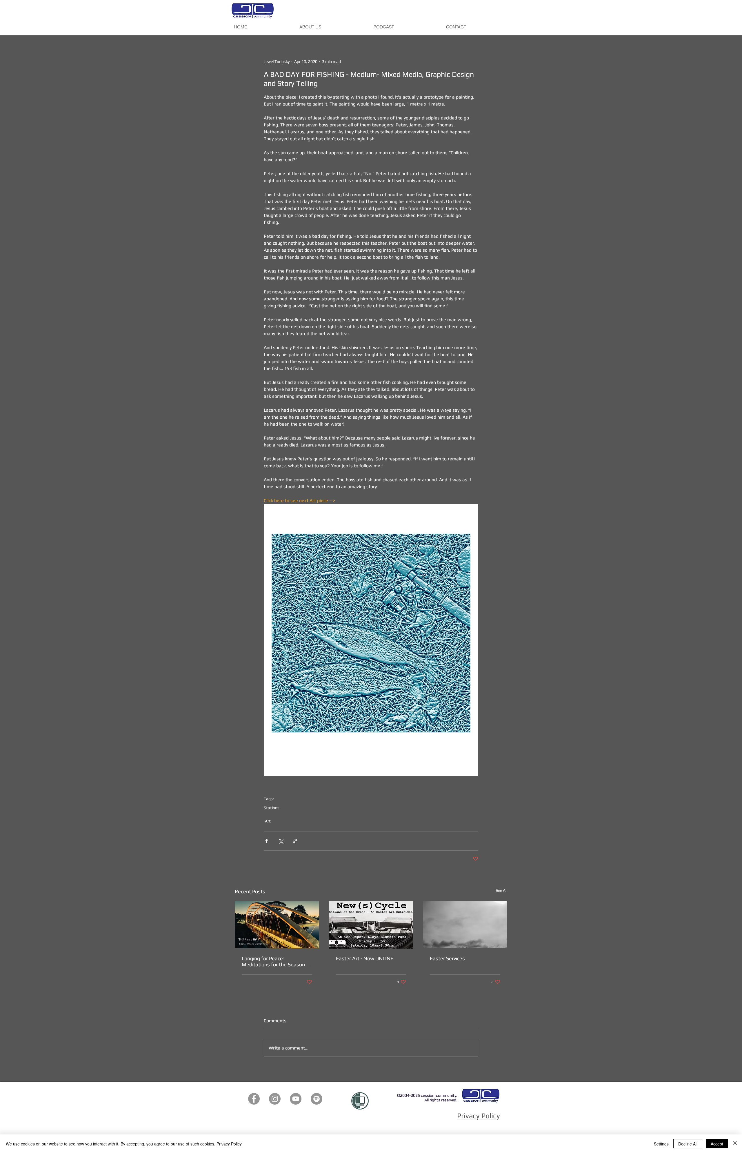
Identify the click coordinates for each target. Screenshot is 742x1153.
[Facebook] (254, 1099)
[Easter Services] (465, 924)
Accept (717, 1144)
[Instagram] (275, 1099)
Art (268, 821)
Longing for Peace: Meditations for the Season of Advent (276, 961)
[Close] (735, 1143)
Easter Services (447, 958)
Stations (271, 807)
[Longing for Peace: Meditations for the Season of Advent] (277, 924)
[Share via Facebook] (266, 841)
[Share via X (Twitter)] (280, 841)
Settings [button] (661, 1144)
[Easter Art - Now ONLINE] (371, 925)
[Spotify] (316, 1099)
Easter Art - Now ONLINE (364, 958)
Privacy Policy (229, 1144)
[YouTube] (295, 1099)
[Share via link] (295, 841)
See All (501, 890)
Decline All (687, 1144)
